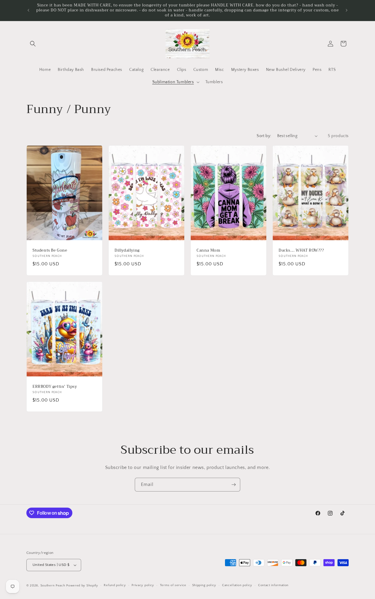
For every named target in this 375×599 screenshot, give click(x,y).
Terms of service (173, 585)
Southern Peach (52, 585)
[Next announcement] (346, 10)
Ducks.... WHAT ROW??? (301, 250)
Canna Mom (208, 250)
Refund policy (115, 585)
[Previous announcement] (28, 10)
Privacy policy (143, 585)
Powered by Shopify (82, 585)
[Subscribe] (233, 485)
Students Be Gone (50, 250)
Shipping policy (204, 585)
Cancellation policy (237, 585)
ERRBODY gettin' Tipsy (55, 386)
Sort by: (264, 136)
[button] (32, 43)
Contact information (273, 585)
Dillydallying (127, 250)
